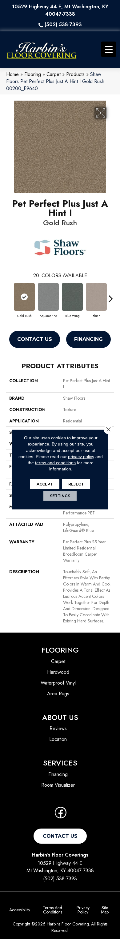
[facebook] (60, 814)
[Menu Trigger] (108, 49)
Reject (76, 483)
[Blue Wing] (72, 297)
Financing (88, 339)
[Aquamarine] (48, 297)
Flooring (32, 74)
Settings (60, 495)
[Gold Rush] (24, 297)
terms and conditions (55, 462)
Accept (45, 483)
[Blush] (96, 297)
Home (12, 74)
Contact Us (34, 339)
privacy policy (81, 456)
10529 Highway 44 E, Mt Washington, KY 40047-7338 (60, 10)
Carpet (53, 74)
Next (110, 295)
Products (75, 74)
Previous (9, 295)
